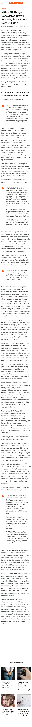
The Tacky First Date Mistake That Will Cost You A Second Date (7, 712)
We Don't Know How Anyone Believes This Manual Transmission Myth (24, 686)
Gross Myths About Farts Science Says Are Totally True (7, 685)
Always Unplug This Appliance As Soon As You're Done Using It (24, 712)
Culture (4, 8)
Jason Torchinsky (8, 26)
